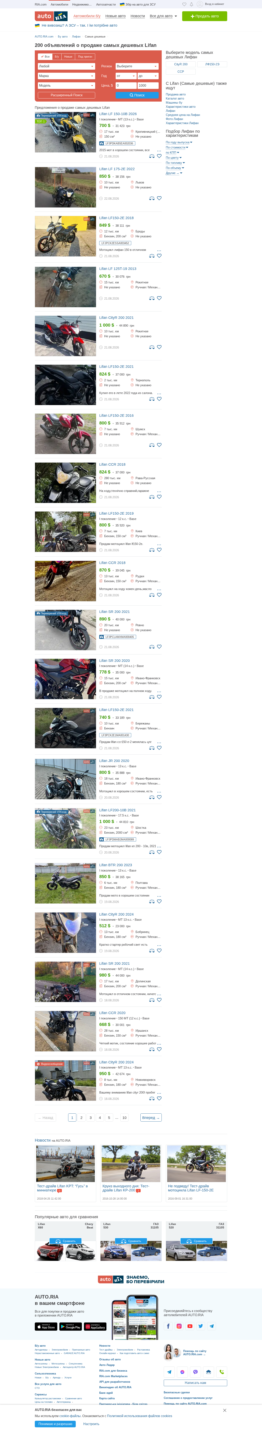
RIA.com (41, 4)
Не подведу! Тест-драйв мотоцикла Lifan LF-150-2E (191, 1188)
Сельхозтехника (45, 1373)
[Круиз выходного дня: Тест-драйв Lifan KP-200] (131, 1163)
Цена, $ (107, 85)
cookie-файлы (70, 1416)
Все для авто (161, 16)
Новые (68, 56)
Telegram (169, 1372)
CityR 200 (180, 64)
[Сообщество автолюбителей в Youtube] (189, 1326)
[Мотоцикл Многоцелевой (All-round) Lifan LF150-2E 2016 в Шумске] (65, 433)
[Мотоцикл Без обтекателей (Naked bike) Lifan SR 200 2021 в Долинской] (65, 981)
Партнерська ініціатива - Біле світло (123, 1404)
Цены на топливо (44, 1402)
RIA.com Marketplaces (113, 1376)
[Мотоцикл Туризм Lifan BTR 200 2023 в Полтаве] (65, 883)
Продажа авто (176, 94)
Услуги (67, 1377)
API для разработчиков (114, 1381)
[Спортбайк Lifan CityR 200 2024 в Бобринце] (65, 932)
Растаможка (143, 1349)
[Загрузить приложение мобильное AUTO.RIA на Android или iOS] (135, 1317)
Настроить (91, 1424)
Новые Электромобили (47, 1367)
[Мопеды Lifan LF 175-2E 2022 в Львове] (65, 187)
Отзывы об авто (110, 1359)
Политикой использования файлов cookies (139, 1416)
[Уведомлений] (191, 4)
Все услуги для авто (48, 1384)
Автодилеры (41, 1349)
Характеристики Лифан (182, 123)
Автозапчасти (106, 4)
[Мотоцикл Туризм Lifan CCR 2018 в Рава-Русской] (65, 482)
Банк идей (106, 1392)
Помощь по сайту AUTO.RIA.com (185, 1403)
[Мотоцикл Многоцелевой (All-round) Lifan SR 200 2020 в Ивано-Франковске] (65, 679)
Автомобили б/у (87, 16)
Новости (138, 16)
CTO (37, 1388)
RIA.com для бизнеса (113, 1370)
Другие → (172, 173)
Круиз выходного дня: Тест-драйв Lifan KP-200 (126, 1188)
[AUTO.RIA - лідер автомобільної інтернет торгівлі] (51, 16)
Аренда (56, 1377)
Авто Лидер (107, 1364)
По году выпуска (177, 142)
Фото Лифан (174, 119)
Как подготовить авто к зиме (134, 1353)
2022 (117, 169)
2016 (116, 415)
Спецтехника (75, 1363)
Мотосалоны (58, 1363)
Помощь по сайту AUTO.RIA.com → (194, 1352)
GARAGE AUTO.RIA (74, 1353)
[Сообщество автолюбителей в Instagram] (179, 1326)
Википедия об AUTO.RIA (115, 1387)
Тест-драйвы (106, 1349)
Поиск (139, 95)
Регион (106, 66)
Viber (195, 1372)
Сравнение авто (73, 1398)
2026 (118, 114)
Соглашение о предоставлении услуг (188, 1397)
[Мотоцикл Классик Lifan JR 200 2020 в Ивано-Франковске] (65, 779)
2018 (116, 218)
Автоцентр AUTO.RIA (74, 1367)
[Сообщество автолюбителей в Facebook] (168, 1326)
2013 (117, 269)
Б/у (57, 56)
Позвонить (221, 1372)
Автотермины (64, 1402)
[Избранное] (184, 4)
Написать (208, 1372)
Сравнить (69, 1241)
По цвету (172, 157)
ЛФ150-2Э (212, 64)
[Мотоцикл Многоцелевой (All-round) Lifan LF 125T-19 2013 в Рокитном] (65, 287)
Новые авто (115, 16)
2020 (114, 661)
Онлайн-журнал (107, 1353)
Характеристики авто (180, 106)
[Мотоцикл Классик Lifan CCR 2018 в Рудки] (65, 581)
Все (47, 56)
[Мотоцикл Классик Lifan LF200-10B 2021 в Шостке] (65, 828)
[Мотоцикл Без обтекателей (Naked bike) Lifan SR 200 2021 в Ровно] (65, 630)
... (159, 150)
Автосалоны (41, 1363)
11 (59, 1190)
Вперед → (151, 1118)
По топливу (174, 162)
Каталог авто (175, 98)
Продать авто (206, 16)
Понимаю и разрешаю (55, 1424)
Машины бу (174, 102)
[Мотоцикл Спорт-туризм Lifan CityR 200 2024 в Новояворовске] (65, 1080)
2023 (115, 865)
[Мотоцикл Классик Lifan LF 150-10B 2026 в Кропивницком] (65, 132)
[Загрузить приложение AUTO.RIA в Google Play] (70, 1326)
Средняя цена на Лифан (183, 115)
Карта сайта (107, 1398)
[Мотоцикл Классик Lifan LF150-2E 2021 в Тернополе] (65, 385)
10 (124, 1118)
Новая (38, 1377)
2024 (116, 914)
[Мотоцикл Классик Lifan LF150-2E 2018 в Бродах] (65, 236)
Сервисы (41, 1394)
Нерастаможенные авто (47, 1353)
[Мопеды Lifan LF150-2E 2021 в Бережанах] (65, 728)
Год (104, 76)
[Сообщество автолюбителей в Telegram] (211, 1326)
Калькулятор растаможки (48, 1398)
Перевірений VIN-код (53, 115)
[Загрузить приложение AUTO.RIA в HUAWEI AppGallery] (95, 1326)
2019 (116, 513)
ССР (180, 71)
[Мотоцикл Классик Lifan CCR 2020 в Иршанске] (65, 1031)
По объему (173, 168)
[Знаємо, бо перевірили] (131, 1282)
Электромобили (60, 1349)
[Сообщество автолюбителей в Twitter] (200, 1326)
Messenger (182, 1372)
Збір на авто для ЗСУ (140, 4)
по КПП (171, 152)
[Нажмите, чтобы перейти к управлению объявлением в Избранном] (159, 156)
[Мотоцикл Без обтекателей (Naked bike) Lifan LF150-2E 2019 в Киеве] (65, 531)
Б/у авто (40, 1345)
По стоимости (175, 147)
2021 (116, 318)
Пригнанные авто (81, 1349)
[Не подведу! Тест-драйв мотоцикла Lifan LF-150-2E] (196, 1163)
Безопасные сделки (177, 1392)
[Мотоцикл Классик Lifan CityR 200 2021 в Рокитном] (65, 336)
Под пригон (85, 56)
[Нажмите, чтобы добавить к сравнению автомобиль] (152, 156)
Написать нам (195, 1383)
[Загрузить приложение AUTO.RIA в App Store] (46, 1326)
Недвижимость (82, 4)
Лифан (170, 110)
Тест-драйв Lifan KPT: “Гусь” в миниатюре (62, 1188)
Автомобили (59, 4)
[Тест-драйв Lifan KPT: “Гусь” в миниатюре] (65, 1163)
